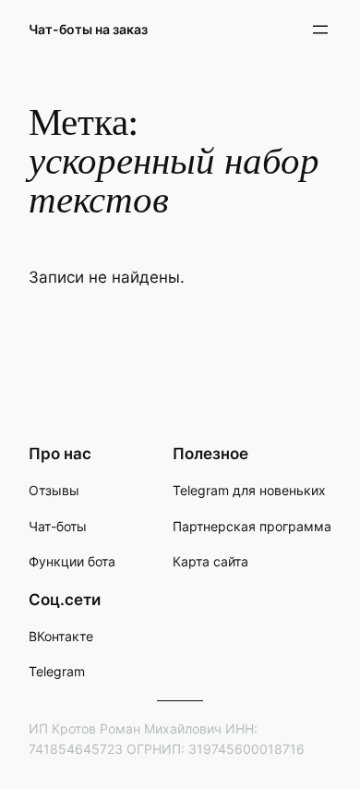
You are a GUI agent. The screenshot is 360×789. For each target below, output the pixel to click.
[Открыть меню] (320, 29)
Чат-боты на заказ (88, 29)
